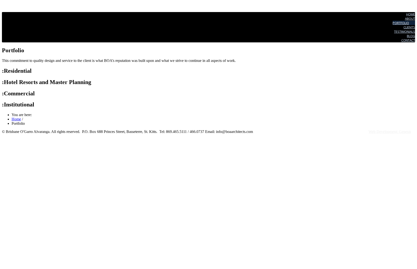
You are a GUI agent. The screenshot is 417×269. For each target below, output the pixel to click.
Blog (411, 36)
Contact (408, 40)
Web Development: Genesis (389, 132)
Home (410, 14)
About (410, 18)
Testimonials (404, 31)
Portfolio (401, 23)
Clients (409, 27)
